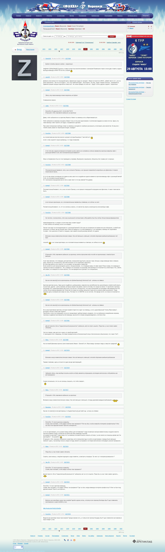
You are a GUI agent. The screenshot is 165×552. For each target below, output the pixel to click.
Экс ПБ (47, 275)
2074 (44, 49)
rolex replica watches (30, 551)
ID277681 (66, 320)
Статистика (65, 535)
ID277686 (66, 196)
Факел (131, 28)
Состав (47, 535)
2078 (67, 49)
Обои (78, 535)
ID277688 (68, 164)
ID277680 (65, 339)
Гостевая (132, 535)
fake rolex (12, 551)
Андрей (47, 90)
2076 (55, 49)
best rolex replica (4, 551)
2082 (91, 49)
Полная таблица (137, 22)
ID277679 (66, 350)
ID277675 (68, 416)
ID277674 (65, 446)
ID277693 (67, 77)
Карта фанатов (109, 535)
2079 (73, 49)
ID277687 (66, 185)
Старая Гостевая (131, 99)
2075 (49, 49)
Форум (125, 535)
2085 (109, 49)
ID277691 (66, 105)
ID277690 (68, 133)
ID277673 (66, 462)
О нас (14, 543)
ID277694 (68, 58)
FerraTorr (48, 133)
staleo (47, 105)
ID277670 (68, 514)
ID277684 (66, 249)
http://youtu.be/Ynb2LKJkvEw (52, 508)
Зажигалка (100, 535)
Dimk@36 (48, 58)
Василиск (48, 407)
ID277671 (66, 495)
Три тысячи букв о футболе (136, 82)
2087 (121, 49)
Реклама (20, 543)
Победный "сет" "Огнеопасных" (74, 42)
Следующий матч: (49, 26)
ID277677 (65, 389)
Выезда (118, 535)
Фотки (72, 535)
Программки (55, 535)
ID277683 (66, 275)
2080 (79, 49)
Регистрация (30, 49)
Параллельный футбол (135, 93)
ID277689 (66, 145)
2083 (97, 49)
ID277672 (66, 482)
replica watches (19, 551)
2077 (61, 49)
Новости (32, 535)
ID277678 (66, 367)
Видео (84, 535)
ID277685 (68, 212)
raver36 (47, 77)
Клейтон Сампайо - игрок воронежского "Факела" (110, 42)
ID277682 (66, 299)
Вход (19, 49)
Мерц (46, 339)
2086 (115, 49)
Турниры (40, 535)
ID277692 (66, 90)
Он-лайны (91, 535)
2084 (103, 49)
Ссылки (26, 543)
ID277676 (68, 407)
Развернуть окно (49, 22)
